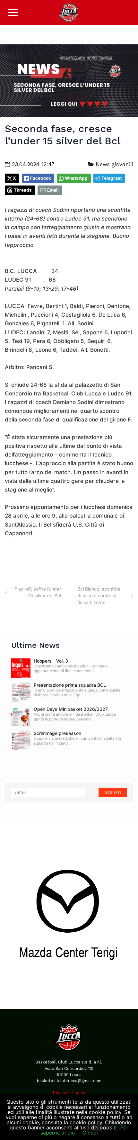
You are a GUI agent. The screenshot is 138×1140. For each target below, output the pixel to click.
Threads (23, 190)
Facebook (40, 178)
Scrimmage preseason (57, 733)
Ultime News (35, 645)
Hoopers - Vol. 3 (51, 661)
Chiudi (90, 1132)
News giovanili (113, 164)
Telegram (111, 178)
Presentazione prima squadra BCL (70, 685)
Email (53, 190)
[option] (69, 914)
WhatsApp (76, 178)
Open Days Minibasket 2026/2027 (71, 709)
